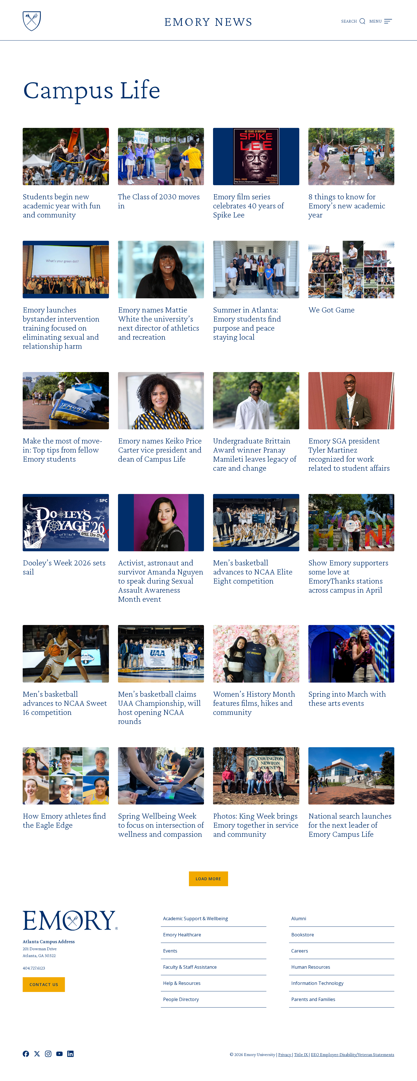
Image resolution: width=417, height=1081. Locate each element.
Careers (299, 951)
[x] (37, 1054)
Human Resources (310, 967)
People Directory (181, 999)
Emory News (208, 21)
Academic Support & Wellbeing (195, 918)
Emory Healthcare (182, 935)
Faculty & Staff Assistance (190, 967)
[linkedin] (70, 1054)
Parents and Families (313, 999)
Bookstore (302, 935)
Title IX (301, 1054)
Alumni (298, 918)
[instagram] (48, 1054)
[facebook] (26, 1054)
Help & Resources (182, 983)
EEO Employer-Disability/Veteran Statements (352, 1054)
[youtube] (59, 1054)
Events (170, 951)
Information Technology (317, 983)
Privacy (285, 1054)
